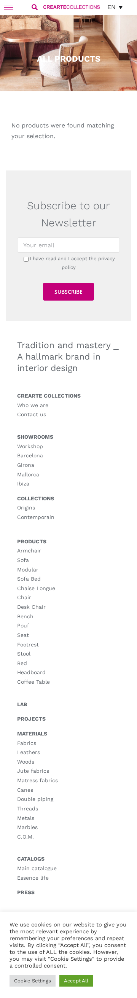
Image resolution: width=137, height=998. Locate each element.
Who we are (32, 405)
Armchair (29, 551)
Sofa (23, 560)
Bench (25, 616)
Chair (24, 597)
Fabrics (26, 743)
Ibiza (23, 484)
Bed (22, 663)
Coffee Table (33, 682)
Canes (25, 790)
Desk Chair (31, 607)
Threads (27, 808)
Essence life (33, 878)
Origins (26, 508)
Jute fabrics (33, 771)
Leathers (28, 752)
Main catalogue (37, 868)
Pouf (23, 625)
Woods (25, 762)
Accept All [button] (76, 981)
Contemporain (35, 517)
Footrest (28, 644)
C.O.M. (25, 837)
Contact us (31, 414)
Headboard (31, 672)
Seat (23, 635)
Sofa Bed (29, 579)
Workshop (30, 446)
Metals (25, 818)
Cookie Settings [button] (32, 981)
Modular (27, 570)
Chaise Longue (36, 588)
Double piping (35, 799)
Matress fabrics (37, 780)
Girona (25, 465)
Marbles (27, 827)
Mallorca (28, 474)
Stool (23, 654)
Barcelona (30, 455)
